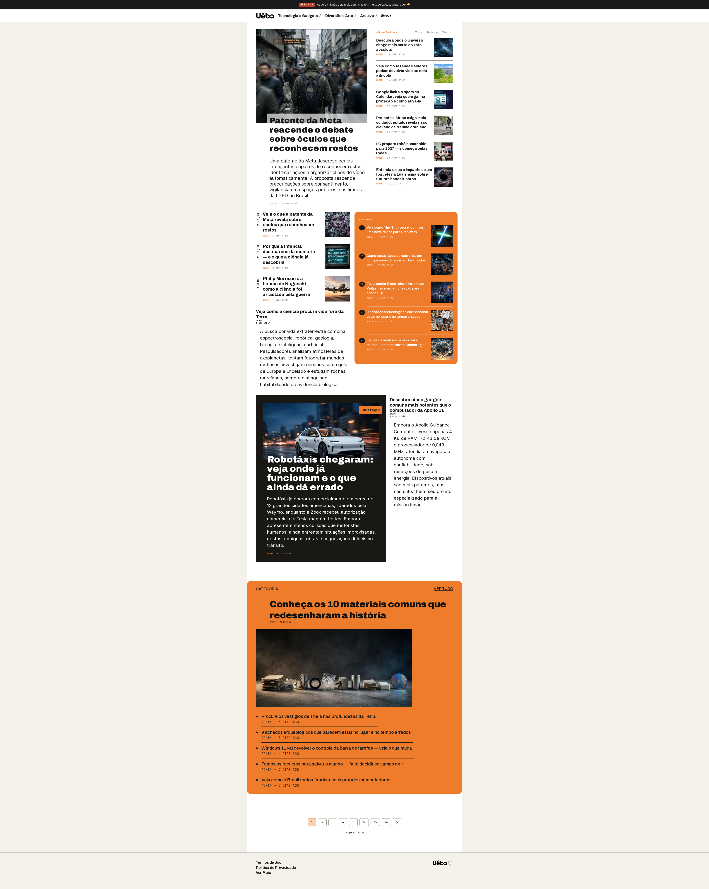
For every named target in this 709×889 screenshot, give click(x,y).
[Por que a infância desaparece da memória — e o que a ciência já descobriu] (337, 256)
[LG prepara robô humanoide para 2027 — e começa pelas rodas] (443, 151)
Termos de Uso (268, 862)
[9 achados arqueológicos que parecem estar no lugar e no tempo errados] (442, 320)
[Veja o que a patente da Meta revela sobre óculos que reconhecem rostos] (337, 224)
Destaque (432, 32)
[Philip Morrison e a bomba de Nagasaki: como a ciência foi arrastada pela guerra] (337, 289)
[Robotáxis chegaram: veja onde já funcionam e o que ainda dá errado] (321, 431)
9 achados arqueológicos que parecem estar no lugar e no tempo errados (336, 732)
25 (375, 822)
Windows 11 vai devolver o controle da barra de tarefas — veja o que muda (336, 748)
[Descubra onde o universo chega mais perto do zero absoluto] (443, 47)
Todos (418, 32)
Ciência (257, 219)
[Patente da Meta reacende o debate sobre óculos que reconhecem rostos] (311, 76)
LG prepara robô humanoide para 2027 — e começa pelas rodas (402, 148)
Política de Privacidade (276, 868)
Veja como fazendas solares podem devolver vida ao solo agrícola (401, 70)
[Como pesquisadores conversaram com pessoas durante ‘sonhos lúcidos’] (442, 264)
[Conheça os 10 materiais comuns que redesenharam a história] (334, 668)
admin (272, 203)
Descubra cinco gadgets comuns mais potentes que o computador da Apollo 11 (420, 405)
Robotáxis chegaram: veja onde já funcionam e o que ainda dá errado (320, 473)
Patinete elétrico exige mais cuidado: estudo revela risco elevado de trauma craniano (401, 122)
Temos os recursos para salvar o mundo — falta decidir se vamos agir (332, 764)
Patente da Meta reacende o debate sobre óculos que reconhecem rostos (313, 134)
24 (364, 822)
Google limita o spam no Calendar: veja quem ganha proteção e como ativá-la (400, 96)
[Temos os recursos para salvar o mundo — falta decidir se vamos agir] (442, 349)
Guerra (257, 283)
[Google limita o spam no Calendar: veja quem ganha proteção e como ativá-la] (443, 99)
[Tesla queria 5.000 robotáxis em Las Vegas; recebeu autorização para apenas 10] (442, 292)
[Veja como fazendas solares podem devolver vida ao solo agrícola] (443, 73)
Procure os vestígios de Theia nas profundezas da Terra (318, 716)
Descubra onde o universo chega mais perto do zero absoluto (399, 45)
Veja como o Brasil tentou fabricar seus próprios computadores (326, 779)
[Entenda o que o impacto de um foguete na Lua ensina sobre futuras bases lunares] (443, 177)
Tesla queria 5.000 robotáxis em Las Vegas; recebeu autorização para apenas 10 (395, 288)
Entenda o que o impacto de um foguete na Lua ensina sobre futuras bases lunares (404, 174)
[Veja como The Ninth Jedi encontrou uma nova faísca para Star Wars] (442, 236)
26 (386, 822)
